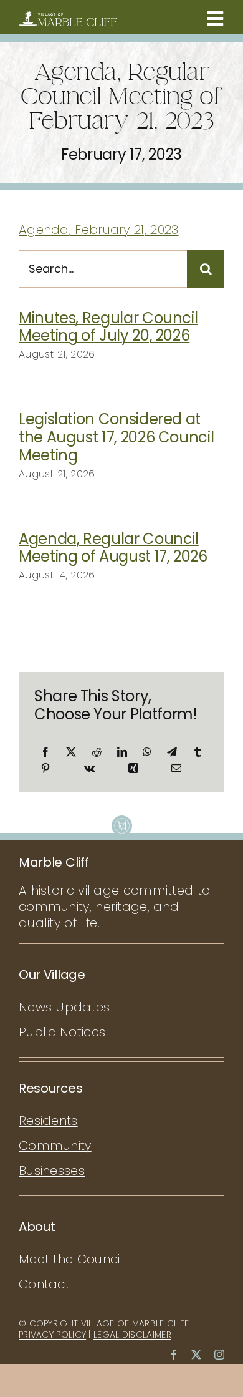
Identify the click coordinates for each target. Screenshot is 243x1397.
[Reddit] (96, 752)
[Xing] (133, 768)
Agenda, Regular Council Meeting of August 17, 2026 (113, 547)
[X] (71, 752)
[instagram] (219, 1355)
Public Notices (62, 1032)
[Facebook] (45, 752)
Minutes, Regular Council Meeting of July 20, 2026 (108, 327)
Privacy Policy (52, 1334)
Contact (44, 1284)
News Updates (64, 1007)
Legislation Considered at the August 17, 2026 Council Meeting (116, 437)
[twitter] (196, 1355)
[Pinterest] (45, 768)
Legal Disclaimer (132, 1334)
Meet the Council (71, 1259)
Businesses (52, 1170)
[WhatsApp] (147, 752)
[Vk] (89, 768)
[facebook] (174, 1355)
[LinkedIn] (122, 752)
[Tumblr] (197, 752)
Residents (48, 1120)
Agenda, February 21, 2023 (99, 229)
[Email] (176, 768)
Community (55, 1145)
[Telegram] (172, 752)
